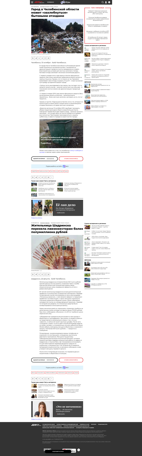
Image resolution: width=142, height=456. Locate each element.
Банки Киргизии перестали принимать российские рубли (99, 95)
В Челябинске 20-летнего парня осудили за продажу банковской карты (98, 39)
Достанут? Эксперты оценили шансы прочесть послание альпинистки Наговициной (101, 254)
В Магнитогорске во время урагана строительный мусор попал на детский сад (71, 190)
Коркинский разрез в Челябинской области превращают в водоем (97, 25)
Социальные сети (102, 424)
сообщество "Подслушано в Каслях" (40, 54)
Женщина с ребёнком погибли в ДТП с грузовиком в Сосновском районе (97, 32)
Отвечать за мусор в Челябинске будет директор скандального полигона (46, 184)
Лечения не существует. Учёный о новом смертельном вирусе (100, 64)
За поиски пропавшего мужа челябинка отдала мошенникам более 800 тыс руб (46, 396)
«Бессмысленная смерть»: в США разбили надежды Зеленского (99, 101)
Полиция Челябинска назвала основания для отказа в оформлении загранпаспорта (97, 19)
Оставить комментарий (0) (71, 158)
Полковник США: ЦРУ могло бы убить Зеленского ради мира (99, 268)
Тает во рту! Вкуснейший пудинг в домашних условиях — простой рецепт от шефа (100, 227)
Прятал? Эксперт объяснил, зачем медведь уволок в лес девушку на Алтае (100, 49)
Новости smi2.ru (36, 218)
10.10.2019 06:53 (35, 6)
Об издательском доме (48, 424)
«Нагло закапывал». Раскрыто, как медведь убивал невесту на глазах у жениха (101, 243)
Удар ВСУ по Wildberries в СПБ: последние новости (99, 284)
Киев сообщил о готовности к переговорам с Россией (98, 106)
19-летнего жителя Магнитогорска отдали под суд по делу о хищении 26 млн (46, 391)
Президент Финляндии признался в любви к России (100, 279)
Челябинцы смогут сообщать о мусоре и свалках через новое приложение (46, 190)
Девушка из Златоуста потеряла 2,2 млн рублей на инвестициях (72, 385)
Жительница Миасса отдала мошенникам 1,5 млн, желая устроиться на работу (71, 391)
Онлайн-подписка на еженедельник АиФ (67, 424)
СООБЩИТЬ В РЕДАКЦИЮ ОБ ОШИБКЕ (85, 427)
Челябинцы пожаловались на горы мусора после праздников (46, 194)
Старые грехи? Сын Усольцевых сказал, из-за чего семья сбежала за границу (101, 249)
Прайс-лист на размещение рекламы (52, 426)
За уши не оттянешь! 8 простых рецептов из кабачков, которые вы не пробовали (101, 54)
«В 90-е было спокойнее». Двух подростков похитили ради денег (100, 237)
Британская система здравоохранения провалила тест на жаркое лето (100, 85)
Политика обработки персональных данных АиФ (76, 426)
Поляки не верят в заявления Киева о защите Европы (100, 90)
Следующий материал (58, 451)
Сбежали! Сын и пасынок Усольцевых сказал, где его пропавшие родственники (101, 71)
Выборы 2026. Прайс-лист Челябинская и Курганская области (58, 427)
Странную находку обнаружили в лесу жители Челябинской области (73, 184)
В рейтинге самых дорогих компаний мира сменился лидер (100, 263)
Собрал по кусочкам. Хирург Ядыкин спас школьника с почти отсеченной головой (101, 232)
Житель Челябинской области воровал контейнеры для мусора (58, 138)
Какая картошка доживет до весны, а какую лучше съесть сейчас (100, 273)
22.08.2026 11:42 (35, 222)
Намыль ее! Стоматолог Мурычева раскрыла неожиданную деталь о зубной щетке (100, 76)
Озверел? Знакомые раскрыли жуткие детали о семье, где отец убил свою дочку (98, 12)
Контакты (93, 424)
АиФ (41, 270)
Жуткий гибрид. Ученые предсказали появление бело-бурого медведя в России (101, 60)
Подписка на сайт (84, 424)
